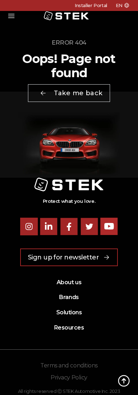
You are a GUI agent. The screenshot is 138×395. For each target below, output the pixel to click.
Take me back (78, 93)
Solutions (69, 312)
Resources (69, 327)
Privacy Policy (69, 377)
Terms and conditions (68, 365)
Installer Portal (91, 5)
